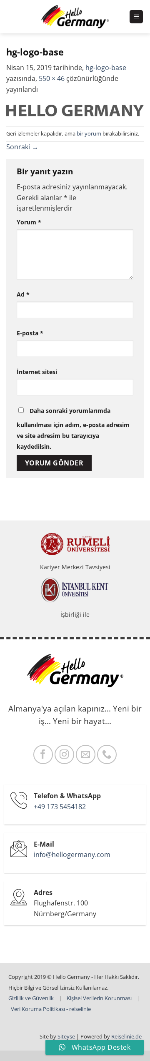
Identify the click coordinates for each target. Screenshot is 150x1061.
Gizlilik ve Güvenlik (31, 998)
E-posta (30, 333)
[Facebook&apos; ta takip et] (43, 754)
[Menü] (136, 17)
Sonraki (22, 146)
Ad (23, 294)
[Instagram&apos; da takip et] (64, 754)
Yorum (29, 222)
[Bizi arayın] (107, 754)
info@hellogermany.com (72, 854)
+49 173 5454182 (60, 806)
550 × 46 (52, 78)
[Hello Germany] (75, 16)
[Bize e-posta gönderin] (85, 754)
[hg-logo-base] (75, 109)
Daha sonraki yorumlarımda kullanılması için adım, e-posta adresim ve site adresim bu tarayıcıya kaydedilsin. (73, 428)
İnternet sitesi (37, 372)
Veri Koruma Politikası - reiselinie (51, 1009)
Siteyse (66, 1036)
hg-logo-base (105, 67)
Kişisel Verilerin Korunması (99, 998)
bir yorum (89, 133)
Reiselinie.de (126, 1036)
